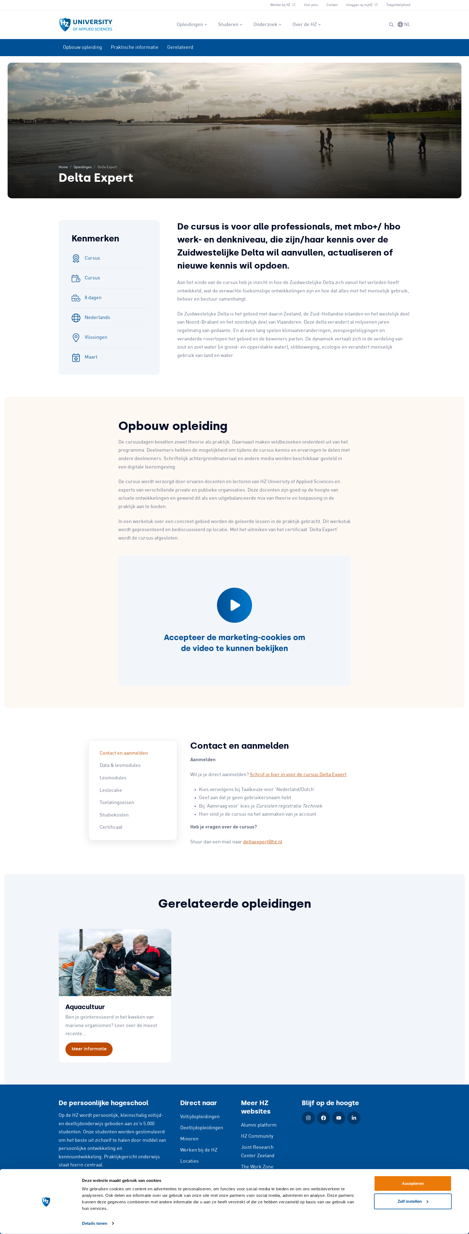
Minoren (189, 1139)
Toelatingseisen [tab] (117, 802)
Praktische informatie (135, 47)
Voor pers (311, 5)
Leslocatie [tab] (111, 790)
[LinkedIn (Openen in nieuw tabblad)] (353, 1117)
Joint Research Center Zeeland (257, 1151)
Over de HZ (305, 24)
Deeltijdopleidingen (201, 1127)
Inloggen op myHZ (364, 5)
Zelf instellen (410, 1201)
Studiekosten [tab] (114, 815)
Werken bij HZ (285, 5)
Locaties (189, 1161)
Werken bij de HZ (198, 1150)
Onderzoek (265, 24)
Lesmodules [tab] (113, 778)
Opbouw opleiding (82, 47)
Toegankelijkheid (398, 5)
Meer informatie (89, 1048)
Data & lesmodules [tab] (120, 765)
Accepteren (413, 1183)
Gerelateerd (180, 47)
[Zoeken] (391, 24)
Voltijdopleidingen (200, 1116)
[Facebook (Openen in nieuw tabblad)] (323, 1117)
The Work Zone (257, 1167)
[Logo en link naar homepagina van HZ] (86, 25)
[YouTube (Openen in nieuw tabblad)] (338, 1117)
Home (63, 167)
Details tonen (94, 1223)
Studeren (228, 24)
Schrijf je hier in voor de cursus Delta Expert (298, 774)
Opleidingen (190, 24)
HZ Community (257, 1136)
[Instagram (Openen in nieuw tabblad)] (308, 1117)
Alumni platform (259, 1125)
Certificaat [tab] (111, 827)
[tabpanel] (285, 793)
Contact (332, 5)
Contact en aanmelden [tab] (124, 753)
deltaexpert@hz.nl (262, 842)
